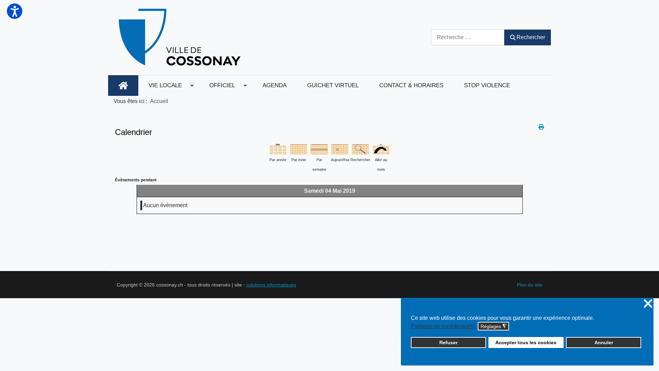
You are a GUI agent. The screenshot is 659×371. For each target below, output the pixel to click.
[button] (14, 11)
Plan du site (529, 285)
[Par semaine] (319, 148)
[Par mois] (298, 148)
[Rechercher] (360, 148)
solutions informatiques (271, 285)
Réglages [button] (494, 326)
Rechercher (531, 37)
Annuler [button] (603, 342)
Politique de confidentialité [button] (443, 326)
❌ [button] (648, 304)
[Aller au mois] (381, 148)
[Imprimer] (541, 127)
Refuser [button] (448, 342)
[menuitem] (123, 85)
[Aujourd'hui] (339, 148)
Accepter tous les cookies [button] (525, 342)
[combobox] (468, 37)
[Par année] (278, 148)
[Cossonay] (180, 37)
